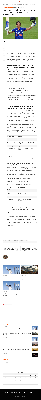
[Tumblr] (4, 57)
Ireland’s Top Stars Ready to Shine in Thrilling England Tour (10, 277)
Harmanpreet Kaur (16, 240)
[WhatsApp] (4, 65)
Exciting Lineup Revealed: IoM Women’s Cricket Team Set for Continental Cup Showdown (10, 294)
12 (15, 378)
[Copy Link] (4, 67)
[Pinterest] (4, 52)
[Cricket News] (20, 1)
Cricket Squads (9, 240)
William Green (17, 7)
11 (10, 378)
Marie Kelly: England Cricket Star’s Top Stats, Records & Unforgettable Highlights (16, 349)
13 (20, 378)
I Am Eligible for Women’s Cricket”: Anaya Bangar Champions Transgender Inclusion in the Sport (11, 249)
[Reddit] (4, 60)
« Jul (3, 385)
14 (25, 378)
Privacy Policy (31, 392)
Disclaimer (18, 392)
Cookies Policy (25, 392)
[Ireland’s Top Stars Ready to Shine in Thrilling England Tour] (11, 269)
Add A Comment (20, 299)
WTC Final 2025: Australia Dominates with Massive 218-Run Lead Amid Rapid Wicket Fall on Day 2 (29, 249)
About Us (7, 392)
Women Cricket (9, 7)
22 (30, 380)
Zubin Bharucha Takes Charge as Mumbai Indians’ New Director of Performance (16, 344)
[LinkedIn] (4, 49)
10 (5, 378)
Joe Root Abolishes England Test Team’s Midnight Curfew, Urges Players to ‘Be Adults (17, 354)
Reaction (4, 7)
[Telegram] (4, 62)
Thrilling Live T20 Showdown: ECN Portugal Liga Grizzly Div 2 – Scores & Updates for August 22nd (29, 278)
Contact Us (12, 392)
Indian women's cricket (23, 240)
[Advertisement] (22, 46)
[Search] (37, 1)
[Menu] (4, 1)
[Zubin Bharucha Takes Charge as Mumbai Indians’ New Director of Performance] (35, 344)
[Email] (4, 54)
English (5, 304)
